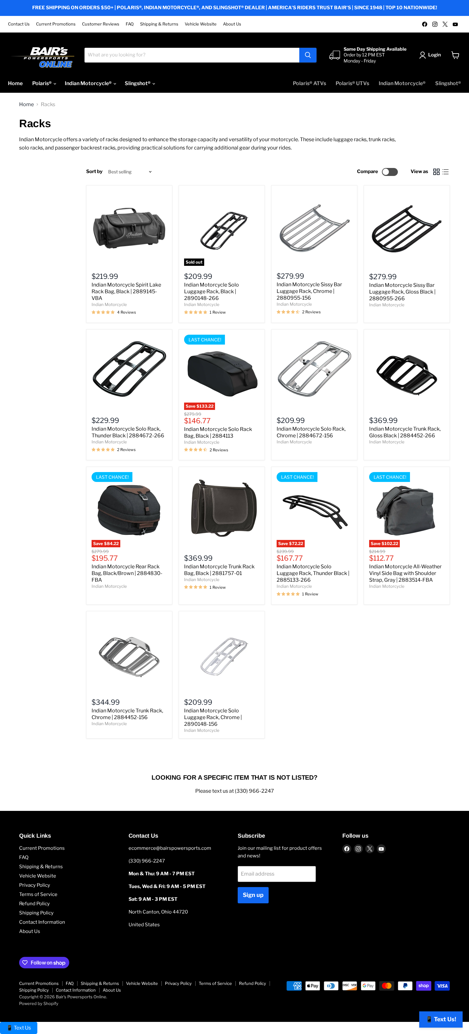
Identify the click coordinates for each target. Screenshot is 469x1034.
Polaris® (42, 83)
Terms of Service (38, 894)
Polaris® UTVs (352, 83)
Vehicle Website (201, 24)
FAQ (130, 24)
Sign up (253, 895)
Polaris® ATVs (309, 83)
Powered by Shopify (38, 1003)
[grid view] (436, 171)
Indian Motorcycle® (89, 83)
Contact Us (19, 24)
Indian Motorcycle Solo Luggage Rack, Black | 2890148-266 (211, 291)
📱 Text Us (18, 1028)
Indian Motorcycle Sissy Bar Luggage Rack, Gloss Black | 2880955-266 (402, 292)
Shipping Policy (36, 913)
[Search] (307, 55)
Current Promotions (56, 24)
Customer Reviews (100, 24)
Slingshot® (138, 83)
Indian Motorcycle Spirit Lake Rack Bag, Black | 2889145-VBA (126, 291)
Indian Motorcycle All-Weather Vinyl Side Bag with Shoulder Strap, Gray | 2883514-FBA (405, 573)
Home (15, 83)
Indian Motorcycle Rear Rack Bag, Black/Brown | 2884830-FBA (127, 573)
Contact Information (42, 922)
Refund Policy (34, 904)
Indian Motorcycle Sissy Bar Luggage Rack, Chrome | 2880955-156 (309, 291)
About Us (232, 24)
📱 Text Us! (441, 1019)
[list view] (445, 171)
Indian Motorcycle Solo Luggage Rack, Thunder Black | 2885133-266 (313, 573)
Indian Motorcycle (109, 304)
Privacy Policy (34, 885)
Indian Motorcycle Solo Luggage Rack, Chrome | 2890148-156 (213, 717)
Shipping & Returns (159, 24)
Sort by (94, 171)
